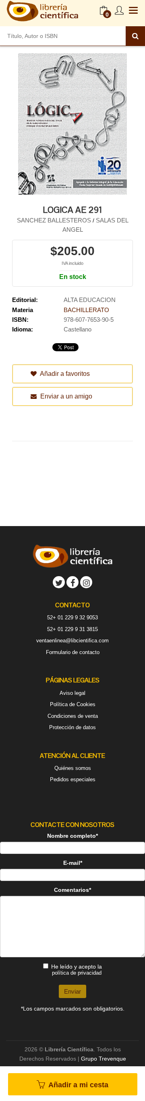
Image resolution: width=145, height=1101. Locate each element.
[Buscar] (135, 36)
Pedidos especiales (72, 779)
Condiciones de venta (73, 716)
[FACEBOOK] (72, 582)
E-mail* (72, 863)
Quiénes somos (72, 768)
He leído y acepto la (76, 969)
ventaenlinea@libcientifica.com (72, 641)
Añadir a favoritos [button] (64, 373)
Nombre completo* (72, 836)
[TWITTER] (59, 582)
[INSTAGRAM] (86, 582)
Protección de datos (72, 727)
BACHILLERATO (86, 309)
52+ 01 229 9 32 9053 (72, 617)
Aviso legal (72, 693)
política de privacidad (77, 973)
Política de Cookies (72, 704)
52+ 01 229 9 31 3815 (72, 629)
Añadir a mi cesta (77, 1085)
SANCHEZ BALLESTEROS (55, 220)
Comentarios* (72, 890)
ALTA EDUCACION (90, 299)
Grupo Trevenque (103, 1058)
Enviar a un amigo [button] (65, 396)
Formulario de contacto (72, 652)
